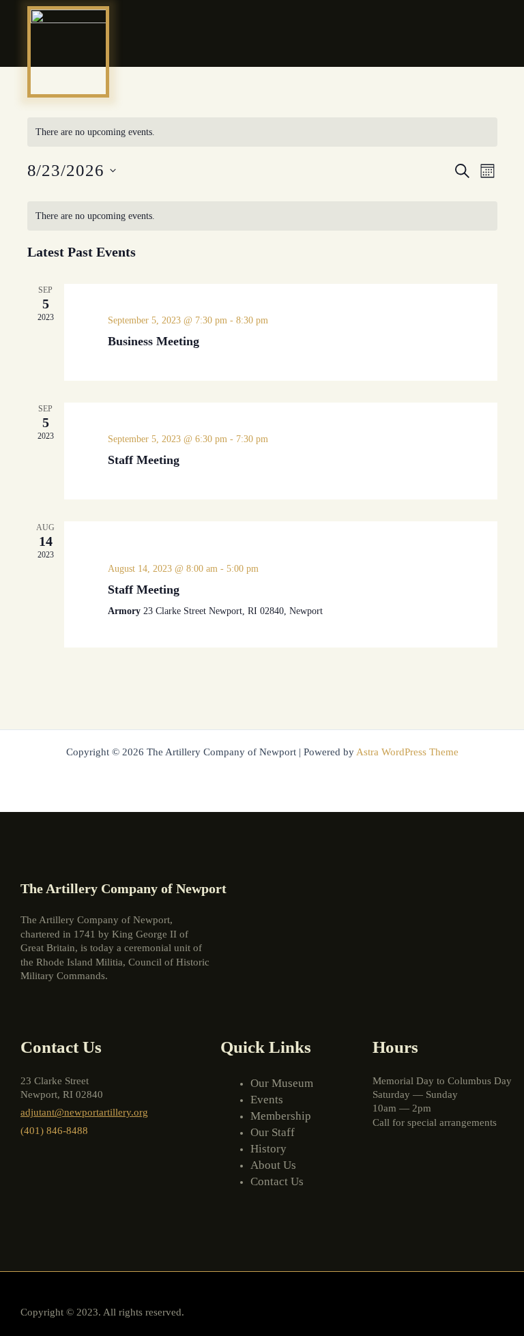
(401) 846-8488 (54, 1130)
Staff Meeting (143, 460)
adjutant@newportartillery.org (84, 1112)
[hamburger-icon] (484, 33)
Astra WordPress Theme (407, 751)
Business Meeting (153, 341)
